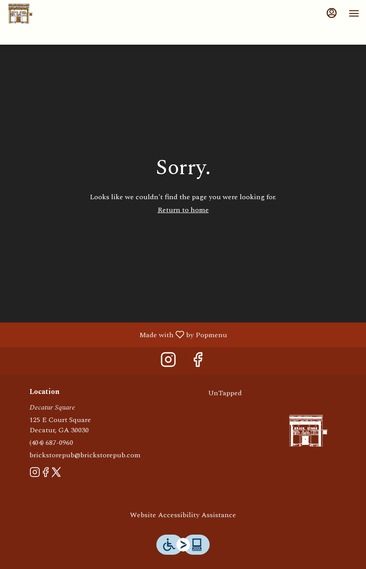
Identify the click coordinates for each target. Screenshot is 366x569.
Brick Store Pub (308, 430)
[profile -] (331, 13)
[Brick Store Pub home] (47, 13)
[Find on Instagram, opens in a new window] (168, 362)
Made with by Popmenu (117, 334)
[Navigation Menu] (354, 13)
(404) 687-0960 (51, 443)
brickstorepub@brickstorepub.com (85, 455)
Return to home (183, 210)
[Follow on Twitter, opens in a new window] (56, 474)
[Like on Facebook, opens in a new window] (198, 362)
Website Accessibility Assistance (183, 515)
